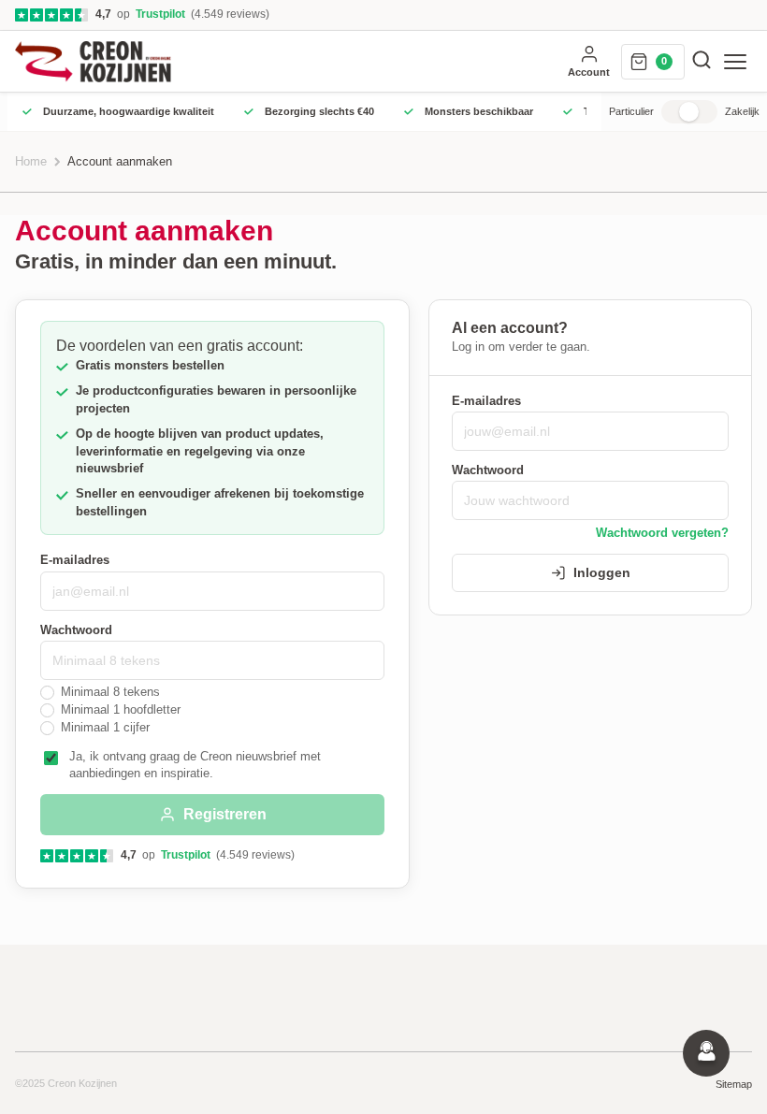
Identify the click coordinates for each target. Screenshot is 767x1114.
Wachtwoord (76, 630)
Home (31, 161)
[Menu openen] (735, 61)
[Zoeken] (701, 61)
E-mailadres (74, 560)
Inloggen (601, 572)
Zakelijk (742, 111)
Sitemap (734, 1084)
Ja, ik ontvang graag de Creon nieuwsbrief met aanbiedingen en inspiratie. (195, 765)
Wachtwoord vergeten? (662, 533)
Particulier (631, 111)
